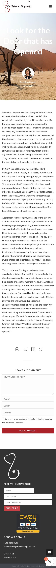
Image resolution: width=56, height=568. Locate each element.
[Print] (17, 348)
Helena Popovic (29, 82)
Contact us (9, 553)
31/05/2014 (28, 86)
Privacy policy (10, 557)
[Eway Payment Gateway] (28, 523)
